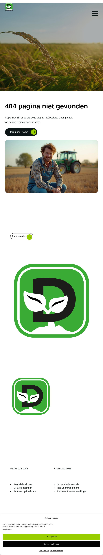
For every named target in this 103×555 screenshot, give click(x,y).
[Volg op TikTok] (85, 365)
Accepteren (52, 536)
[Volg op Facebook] (69, 365)
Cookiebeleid (44, 551)
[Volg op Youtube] (80, 365)
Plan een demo (20, 236)
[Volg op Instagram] (90, 365)
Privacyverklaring (56, 551)
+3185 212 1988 (19, 468)
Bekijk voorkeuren (51, 544)
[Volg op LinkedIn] (74, 365)
